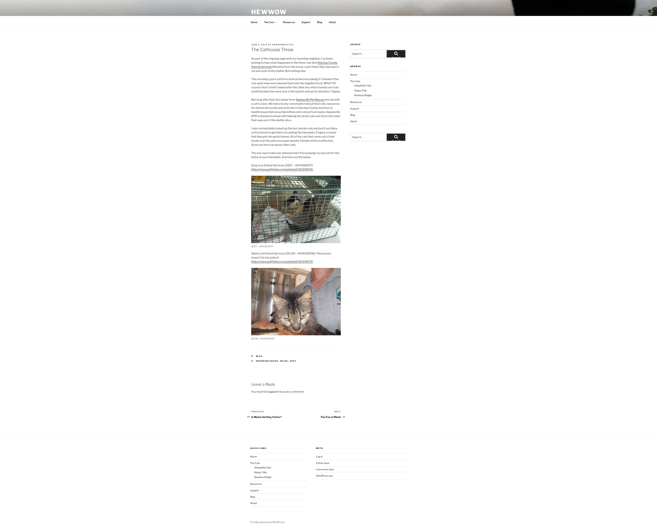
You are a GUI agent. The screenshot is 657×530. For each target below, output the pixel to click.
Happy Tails (360, 90)
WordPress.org (324, 475)
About (332, 22)
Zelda (284, 361)
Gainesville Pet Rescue (310, 99)
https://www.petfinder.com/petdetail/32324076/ (282, 169)
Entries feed (322, 463)
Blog (319, 22)
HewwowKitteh (283, 44)
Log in (319, 456)
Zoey (293, 361)
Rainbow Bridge (363, 95)
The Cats (269, 22)
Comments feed (325, 469)
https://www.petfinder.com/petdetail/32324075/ (282, 261)
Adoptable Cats (362, 85)
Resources (289, 22)
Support (306, 22)
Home (254, 22)
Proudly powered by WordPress (267, 522)
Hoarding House (267, 361)
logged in (273, 391)
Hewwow (269, 12)
